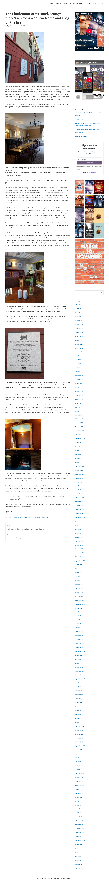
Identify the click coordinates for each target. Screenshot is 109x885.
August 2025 (79, 309)
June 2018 (78, 525)
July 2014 (77, 683)
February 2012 (79, 773)
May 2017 (78, 576)
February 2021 (79, 419)
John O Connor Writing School (40, 517)
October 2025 (79, 305)
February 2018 (79, 541)
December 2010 (79, 829)
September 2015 (80, 651)
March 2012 (78, 769)
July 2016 (77, 612)
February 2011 (79, 821)
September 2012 (80, 746)
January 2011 (79, 825)
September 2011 (80, 793)
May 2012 (78, 762)
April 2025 (78, 316)
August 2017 (79, 565)
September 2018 (80, 517)
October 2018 (79, 513)
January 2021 (79, 423)
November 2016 (79, 600)
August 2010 (79, 844)
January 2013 (79, 730)
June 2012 (78, 758)
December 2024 (79, 328)
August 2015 (79, 655)
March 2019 (78, 494)
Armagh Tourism (16, 517)
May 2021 (78, 407)
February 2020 (79, 466)
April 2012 (78, 766)
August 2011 (79, 797)
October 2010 (79, 836)
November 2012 (79, 738)
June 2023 (78, 360)
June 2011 (78, 805)
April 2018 (78, 533)
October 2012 (79, 742)
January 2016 (79, 635)
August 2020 (79, 442)
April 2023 (78, 368)
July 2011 (77, 801)
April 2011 (78, 813)
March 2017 (78, 584)
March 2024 (78, 340)
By (9, 26)
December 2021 (79, 395)
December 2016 (79, 596)
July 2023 (77, 356)
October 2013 (79, 699)
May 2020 (78, 454)
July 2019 (77, 486)
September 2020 (80, 439)
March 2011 (78, 817)
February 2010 (79, 868)
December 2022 (79, 379)
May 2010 (78, 856)
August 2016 (79, 608)
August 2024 (79, 336)
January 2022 (79, 391)
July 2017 (77, 569)
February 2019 (79, 498)
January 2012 (79, 777)
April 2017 (78, 580)
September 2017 (80, 561)
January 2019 (79, 502)
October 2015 (79, 647)
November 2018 (79, 509)
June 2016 (78, 616)
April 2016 (78, 624)
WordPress (70, 878)
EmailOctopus (93, 172)
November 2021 (79, 399)
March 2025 (78, 320)
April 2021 (78, 411)
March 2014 (78, 691)
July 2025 (77, 312)
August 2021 (79, 403)
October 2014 (79, 675)
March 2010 (78, 864)
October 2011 (79, 789)
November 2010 (79, 832)
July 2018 (77, 521)
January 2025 (79, 324)
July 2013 (77, 706)
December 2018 (79, 506)
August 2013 (79, 702)
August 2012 (79, 750)
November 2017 (79, 553)
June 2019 (78, 490)
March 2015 (78, 663)
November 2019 (79, 474)
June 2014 (78, 687)
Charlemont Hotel (27, 517)
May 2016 (78, 620)
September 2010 (80, 840)
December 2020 (79, 427)
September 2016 (80, 604)
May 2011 (78, 809)
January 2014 (79, 695)
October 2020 (79, 435)
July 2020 (77, 446)
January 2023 (79, 375)
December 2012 (79, 734)
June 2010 (78, 852)
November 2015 (79, 643)
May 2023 (78, 364)
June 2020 (78, 450)
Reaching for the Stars (81, 136)
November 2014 (79, 671)
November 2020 (79, 431)
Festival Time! (79, 119)
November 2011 (79, 785)
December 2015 (79, 639)
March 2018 (78, 537)
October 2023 (79, 348)
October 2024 (79, 332)
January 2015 (79, 667)
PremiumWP (56, 878)
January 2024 (79, 344)
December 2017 (79, 549)
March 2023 (78, 372)
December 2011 (79, 781)
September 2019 (80, 478)
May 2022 (78, 387)
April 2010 (78, 860)
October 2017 (79, 557)
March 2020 (78, 462)
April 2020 (78, 458)
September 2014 (80, 679)
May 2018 (78, 529)
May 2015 (78, 659)
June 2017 (78, 572)
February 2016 (79, 632)
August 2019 (79, 482)
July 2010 (77, 848)
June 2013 (78, 710)
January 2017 (79, 592)
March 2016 (78, 628)
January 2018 (79, 545)
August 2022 (79, 383)
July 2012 (77, 754)
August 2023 (79, 352)
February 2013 (79, 726)
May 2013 (78, 714)
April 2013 (78, 718)
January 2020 (79, 470)
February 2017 (79, 588)
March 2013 (78, 722)
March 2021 (78, 415)
